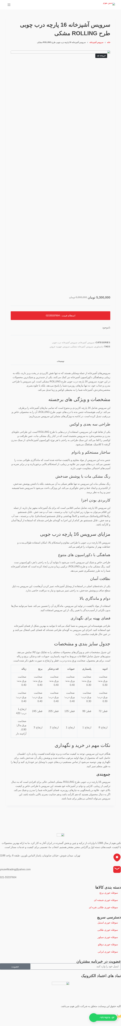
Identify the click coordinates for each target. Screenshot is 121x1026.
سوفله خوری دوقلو (108, 944)
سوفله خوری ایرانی (108, 951)
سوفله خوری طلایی (107, 930)
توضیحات (60, 361)
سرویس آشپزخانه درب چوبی (65, 342)
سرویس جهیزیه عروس (60, 346)
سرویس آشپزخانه (86, 342)
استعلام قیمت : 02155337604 (60, 315)
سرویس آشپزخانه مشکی (82, 346)
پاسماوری (99, 346)
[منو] (9, 4)
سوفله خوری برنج (108, 892)
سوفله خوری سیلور (108, 937)
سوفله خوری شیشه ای (106, 900)
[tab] (60, 361)
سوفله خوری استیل (108, 922)
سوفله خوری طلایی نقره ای (103, 907)
